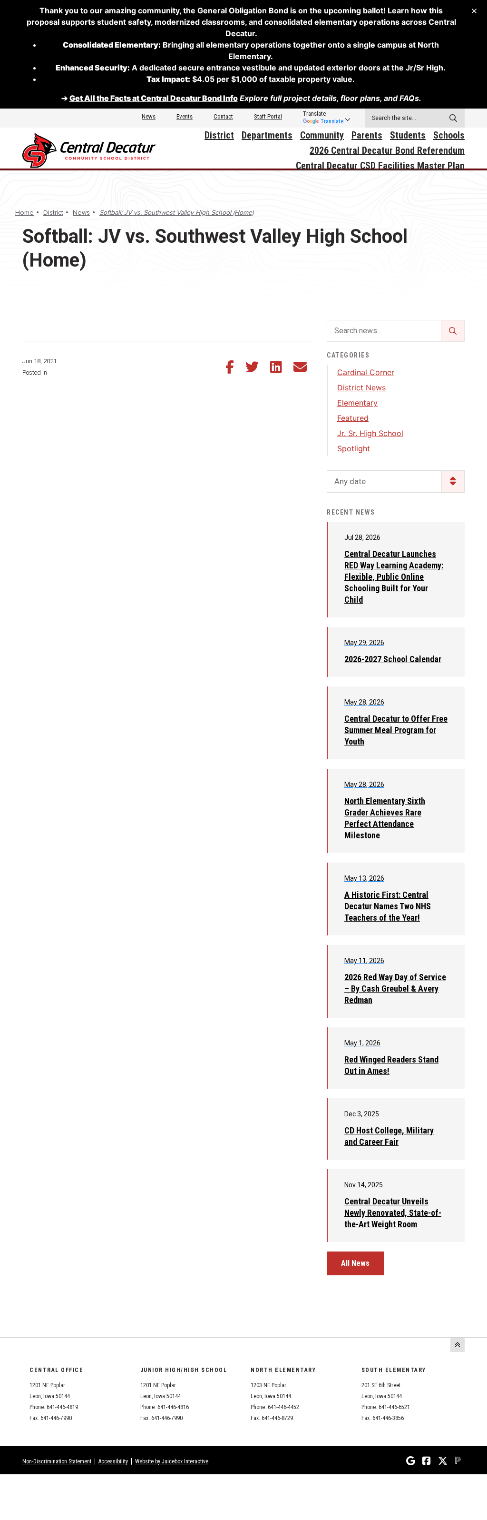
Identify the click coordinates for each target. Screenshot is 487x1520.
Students (408, 135)
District (219, 135)
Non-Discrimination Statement (56, 1461)
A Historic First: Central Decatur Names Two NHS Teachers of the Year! (387, 906)
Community (322, 135)
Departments (267, 135)
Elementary (357, 402)
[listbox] (323, 114)
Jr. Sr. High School (370, 433)
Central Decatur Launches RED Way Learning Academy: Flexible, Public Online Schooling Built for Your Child (393, 577)
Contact (223, 116)
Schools (449, 135)
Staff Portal (268, 116)
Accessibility (113, 1461)
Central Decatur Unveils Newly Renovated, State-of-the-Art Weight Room (392, 1212)
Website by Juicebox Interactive (171, 1461)
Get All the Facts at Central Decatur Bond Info (153, 98)
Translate (332, 121)
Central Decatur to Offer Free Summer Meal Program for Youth (396, 730)
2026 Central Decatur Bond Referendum (387, 150)
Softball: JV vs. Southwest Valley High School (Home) (176, 213)
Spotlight (353, 448)
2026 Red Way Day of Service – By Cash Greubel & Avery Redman (395, 988)
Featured (353, 418)
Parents (366, 135)
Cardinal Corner (365, 372)
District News (361, 387)
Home (24, 213)
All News (355, 1263)
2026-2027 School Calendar (392, 659)
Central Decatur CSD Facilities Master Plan (380, 165)
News (149, 116)
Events (184, 116)
